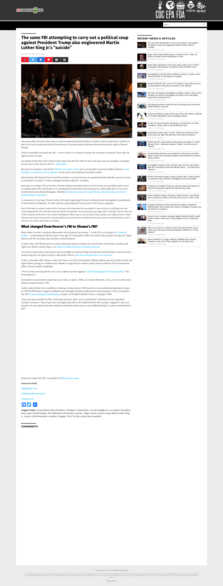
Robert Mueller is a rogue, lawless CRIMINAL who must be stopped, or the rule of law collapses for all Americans (172, 240)
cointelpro (71, 410)
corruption (114, 410)
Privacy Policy (111, 581)
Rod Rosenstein (39, 416)
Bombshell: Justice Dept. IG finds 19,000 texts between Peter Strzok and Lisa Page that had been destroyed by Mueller (173, 134)
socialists (52, 416)
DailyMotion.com (29, 388)
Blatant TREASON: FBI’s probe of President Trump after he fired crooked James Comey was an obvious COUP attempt (174, 85)
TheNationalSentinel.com (33, 393)
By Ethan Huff (161, 79)
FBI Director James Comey (67, 169)
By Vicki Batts (161, 109)
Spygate (62, 416)
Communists (83, 410)
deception (125, 410)
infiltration (57, 413)
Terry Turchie (73, 416)
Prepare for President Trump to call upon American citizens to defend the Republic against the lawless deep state (174, 187)
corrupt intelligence (99, 410)
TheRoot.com (27, 399)
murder (27, 416)
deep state (26, 413)
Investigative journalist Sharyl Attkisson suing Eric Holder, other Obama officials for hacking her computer (174, 75)
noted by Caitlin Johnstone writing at (78, 247)
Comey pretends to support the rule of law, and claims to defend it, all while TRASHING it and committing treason (175, 115)
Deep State (60, 164)
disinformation (40, 413)
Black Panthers (57, 410)
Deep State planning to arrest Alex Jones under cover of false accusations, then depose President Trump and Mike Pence (173, 66)
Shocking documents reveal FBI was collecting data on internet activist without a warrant (174, 106)
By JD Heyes (161, 50)
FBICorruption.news (69, 378)
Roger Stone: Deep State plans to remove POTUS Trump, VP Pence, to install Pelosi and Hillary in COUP (172, 55)
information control (72, 413)
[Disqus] (76, 462)
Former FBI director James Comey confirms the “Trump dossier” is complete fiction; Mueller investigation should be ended (174, 178)
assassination (42, 410)
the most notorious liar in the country (93, 255)
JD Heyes (39, 54)
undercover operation (91, 416)
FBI (49, 413)
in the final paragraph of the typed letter (104, 271)
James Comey (104, 413)
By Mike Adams (162, 191)
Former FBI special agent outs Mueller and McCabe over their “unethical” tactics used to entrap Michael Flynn (173, 124)
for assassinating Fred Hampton (43, 294)
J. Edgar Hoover (89, 413)
